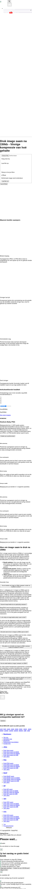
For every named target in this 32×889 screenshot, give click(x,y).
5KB (4, 729)
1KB (1, 729)
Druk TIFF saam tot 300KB (11, 805)
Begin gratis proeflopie (6, 868)
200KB (16, 730)
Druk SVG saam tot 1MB (10, 820)
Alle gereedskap (8, 9)
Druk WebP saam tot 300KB (11, 779)
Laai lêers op (5, 181)
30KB (25, 729)
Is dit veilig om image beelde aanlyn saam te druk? (13, 617)
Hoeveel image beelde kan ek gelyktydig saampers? (13, 604)
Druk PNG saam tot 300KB (11, 766)
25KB (20, 729)
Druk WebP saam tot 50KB (11, 778)
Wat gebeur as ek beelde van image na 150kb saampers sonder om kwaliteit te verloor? (16, 646)
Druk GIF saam (8, 789)
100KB (6, 730)
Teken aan (15, 12)
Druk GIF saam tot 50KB (10, 791)
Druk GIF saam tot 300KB (11, 792)
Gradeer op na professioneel (8, 436)
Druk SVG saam (8, 815)
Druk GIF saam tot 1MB (10, 794)
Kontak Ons (6, 743)
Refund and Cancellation (11, 742)
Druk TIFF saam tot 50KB (11, 803)
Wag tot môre (4, 870)
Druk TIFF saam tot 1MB (10, 807)
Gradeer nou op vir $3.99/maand (21, 868)
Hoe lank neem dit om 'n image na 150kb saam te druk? (14, 631)
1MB (25, 730)
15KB (12, 729)
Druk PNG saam (8, 763)
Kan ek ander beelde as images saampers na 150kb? (14, 663)
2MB (28, 730)
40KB (29, 729)
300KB (21, 730)
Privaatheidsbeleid (8, 826)
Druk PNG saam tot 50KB (11, 765)
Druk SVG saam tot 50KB (11, 816)
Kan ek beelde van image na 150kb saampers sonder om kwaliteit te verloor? (16, 586)
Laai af (4, 184)
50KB (1, 730)
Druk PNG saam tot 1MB (10, 768)
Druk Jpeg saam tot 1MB (10, 755)
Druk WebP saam (8, 776)
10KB (8, 729)
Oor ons (5, 737)
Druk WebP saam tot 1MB (11, 781)
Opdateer (3, 720)
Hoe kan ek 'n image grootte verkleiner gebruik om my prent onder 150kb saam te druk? (16, 678)
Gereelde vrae (7, 739)
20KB (16, 729)
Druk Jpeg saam (8, 750)
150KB (11, 730)
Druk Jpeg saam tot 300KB (11, 753)
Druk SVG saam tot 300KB (11, 818)
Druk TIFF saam (8, 802)
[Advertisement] (16, 201)
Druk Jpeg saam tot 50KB (11, 752)
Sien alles (6, 756)
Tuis (4, 824)
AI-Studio (7, 12)
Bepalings (6, 740)
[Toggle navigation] (9, 1)
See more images (5, 415)
